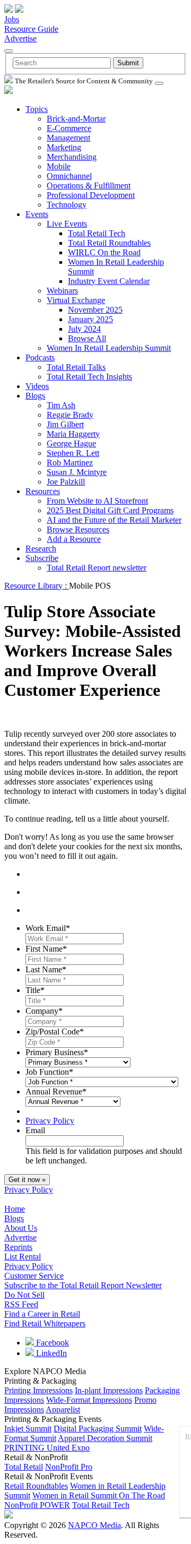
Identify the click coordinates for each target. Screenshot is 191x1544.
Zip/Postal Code (54, 1031)
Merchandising (72, 156)
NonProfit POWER (37, 1505)
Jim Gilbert (65, 424)
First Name (46, 948)
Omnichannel (69, 175)
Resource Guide (31, 28)
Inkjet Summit (27, 1428)
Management (68, 137)
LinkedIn (50, 1353)
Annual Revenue (55, 1091)
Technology (66, 204)
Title (35, 990)
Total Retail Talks (76, 367)
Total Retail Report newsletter (96, 567)
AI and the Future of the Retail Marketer (114, 519)
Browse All (87, 338)
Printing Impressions (38, 1390)
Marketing (64, 147)
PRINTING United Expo (47, 1447)
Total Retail (23, 1466)
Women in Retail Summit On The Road (98, 1495)
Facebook (51, 1342)
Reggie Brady (70, 414)
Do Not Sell (24, 1294)
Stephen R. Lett (73, 453)
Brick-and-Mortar (76, 118)
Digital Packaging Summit (98, 1428)
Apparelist (63, 1409)
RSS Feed (21, 1304)
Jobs (11, 19)
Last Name (45, 969)
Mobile (59, 166)
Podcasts (40, 357)
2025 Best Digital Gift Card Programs (110, 510)
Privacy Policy (49, 1120)
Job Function (49, 1071)
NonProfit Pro (68, 1466)
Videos (37, 386)
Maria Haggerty (73, 433)
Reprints (18, 1247)
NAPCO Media (94, 1525)
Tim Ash (61, 405)
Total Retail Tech (96, 233)
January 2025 (90, 319)
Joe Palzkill (66, 481)
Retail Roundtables (36, 1485)
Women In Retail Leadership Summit (109, 347)
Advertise (20, 38)
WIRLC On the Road (104, 252)
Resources (42, 491)
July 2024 (84, 328)
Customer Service (34, 1275)
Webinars (62, 290)
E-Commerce (69, 128)
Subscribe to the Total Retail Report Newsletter (83, 1285)
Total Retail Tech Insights (89, 376)
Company (44, 1010)
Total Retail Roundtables (109, 242)
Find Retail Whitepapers (44, 1323)
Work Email (47, 928)
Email (35, 1130)
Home (14, 1208)
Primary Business (56, 1052)
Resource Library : (36, 585)
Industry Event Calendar (109, 281)
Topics (36, 109)
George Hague (71, 443)
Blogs (35, 395)
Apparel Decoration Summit (105, 1438)
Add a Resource (74, 539)
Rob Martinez (70, 462)
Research (40, 548)
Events (36, 214)
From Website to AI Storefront (97, 500)
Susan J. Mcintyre (77, 472)
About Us (20, 1227)
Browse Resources (78, 529)
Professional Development (91, 195)
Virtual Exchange (76, 300)
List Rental (22, 1256)
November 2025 (95, 309)
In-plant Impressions (109, 1390)
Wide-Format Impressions (89, 1399)
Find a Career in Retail (42, 1313)
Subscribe (41, 558)
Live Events (67, 223)
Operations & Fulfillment (89, 185)
